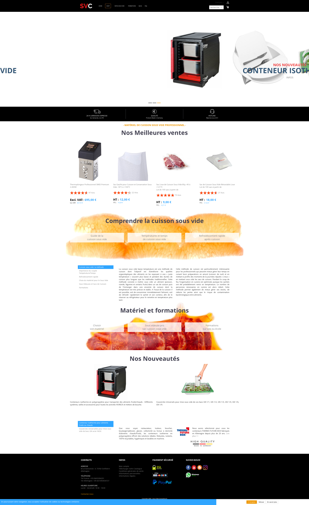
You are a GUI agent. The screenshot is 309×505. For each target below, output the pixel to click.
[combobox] (216, 7)
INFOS (186, 77)
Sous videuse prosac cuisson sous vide (154, 327)
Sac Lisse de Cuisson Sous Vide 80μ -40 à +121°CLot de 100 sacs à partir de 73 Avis (173, 189)
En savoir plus (272, 502)
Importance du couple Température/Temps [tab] (88, 272)
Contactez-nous (87, 494)
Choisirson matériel (97, 327)
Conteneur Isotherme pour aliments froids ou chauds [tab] (93, 424)
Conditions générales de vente (131, 471)
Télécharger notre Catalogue (130, 469)
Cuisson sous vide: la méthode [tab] (91, 267)
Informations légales (127, 476)
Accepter (252, 502)
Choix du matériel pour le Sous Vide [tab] (93, 280)
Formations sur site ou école (212, 327)
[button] (219, 2)
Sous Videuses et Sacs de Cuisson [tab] (92, 284)
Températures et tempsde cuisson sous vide (154, 237)
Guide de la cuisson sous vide (97, 237)
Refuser (261, 502)
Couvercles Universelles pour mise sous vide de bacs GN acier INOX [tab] (95, 430)
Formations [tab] (83, 287)
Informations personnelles (129, 473)
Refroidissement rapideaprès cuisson (212, 237)
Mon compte (124, 466)
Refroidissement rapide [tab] (88, 277)
